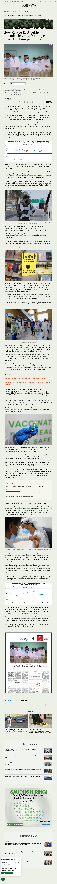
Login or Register (7, 873)
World (7, 841)
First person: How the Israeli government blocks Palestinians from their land (23, 852)
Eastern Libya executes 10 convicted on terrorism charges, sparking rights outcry (22, 763)
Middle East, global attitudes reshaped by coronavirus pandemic (26, 378)
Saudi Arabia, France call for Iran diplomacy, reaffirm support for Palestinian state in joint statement (23, 843)
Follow (49, 102)
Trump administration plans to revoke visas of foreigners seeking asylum (21, 749)
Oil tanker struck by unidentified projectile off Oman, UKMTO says (23, 777)
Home (5, 15)
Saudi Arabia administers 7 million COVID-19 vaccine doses (16, 730)
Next (51, 60)
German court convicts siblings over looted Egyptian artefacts (23, 769)
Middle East (14, 11)
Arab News (9, 1)
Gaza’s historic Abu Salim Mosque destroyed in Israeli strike (31, 11)
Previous (5, 60)
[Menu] (2, 1)
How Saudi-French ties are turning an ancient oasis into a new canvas (23, 756)
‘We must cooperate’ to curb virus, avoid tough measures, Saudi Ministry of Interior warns (40, 731)
